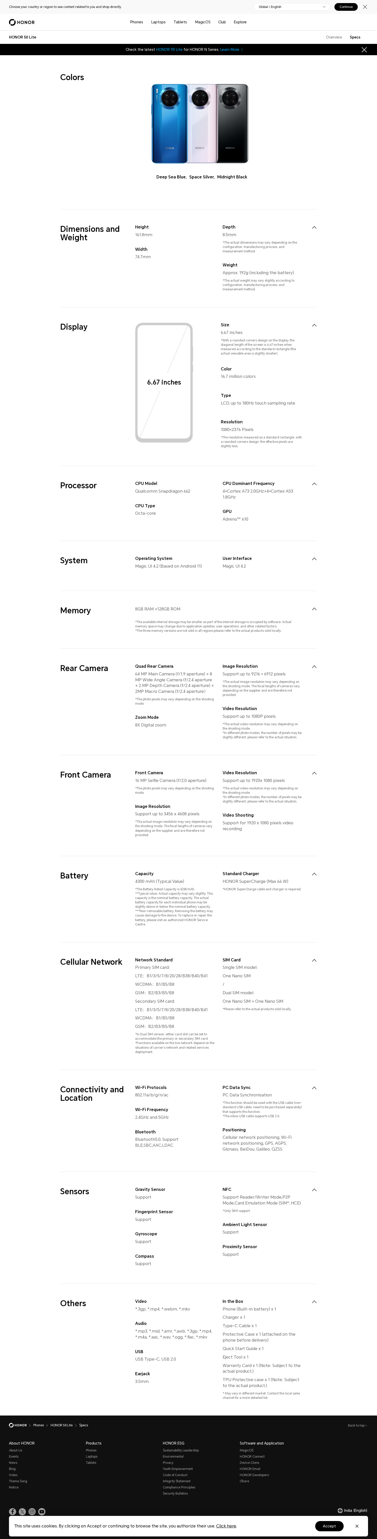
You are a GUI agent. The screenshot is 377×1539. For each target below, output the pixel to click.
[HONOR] (21, 1425)
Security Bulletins (175, 1493)
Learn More (229, 49)
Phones (136, 22)
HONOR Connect (252, 1456)
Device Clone (249, 1463)
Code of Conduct (175, 1475)
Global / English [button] (270, 7)
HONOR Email (250, 1469)
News (13, 1463)
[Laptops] (168, 22)
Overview (334, 37)
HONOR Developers (254, 1475)
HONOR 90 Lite (169, 49)
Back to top (356, 1425)
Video (13, 1475)
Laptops (158, 22)
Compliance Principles (179, 1487)
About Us (15, 1450)
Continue (346, 7)
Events (13, 1456)
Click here (226, 1526)
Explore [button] (240, 22)
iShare (244, 1481)
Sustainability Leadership (181, 1450)
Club (222, 22)
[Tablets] (189, 22)
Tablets (180, 22)
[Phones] (145, 22)
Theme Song (18, 1481)
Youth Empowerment (178, 1469)
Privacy (168, 1463)
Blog (12, 1469)
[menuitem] (314, 227)
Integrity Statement (177, 1481)
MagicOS (203, 22)
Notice (13, 1487)
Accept (329, 1526)
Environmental (173, 1456)
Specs (355, 37)
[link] (12, 1512)
